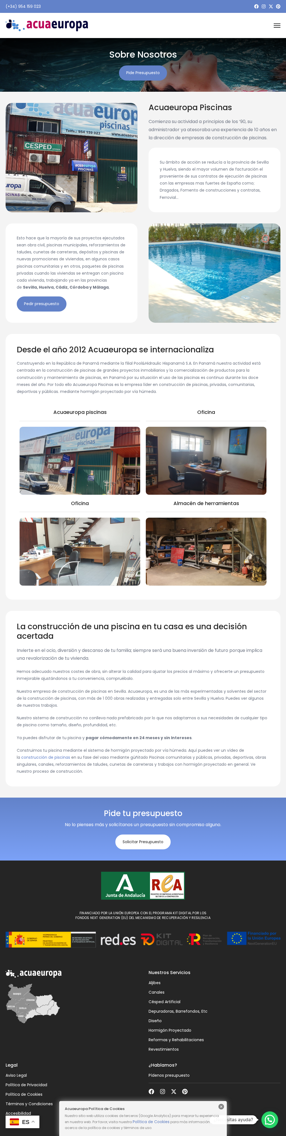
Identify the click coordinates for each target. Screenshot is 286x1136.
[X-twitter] (271, 6)
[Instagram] (263, 6)
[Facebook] (256, 6)
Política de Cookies (151, 1122)
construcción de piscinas (45, 757)
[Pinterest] (278, 6)
